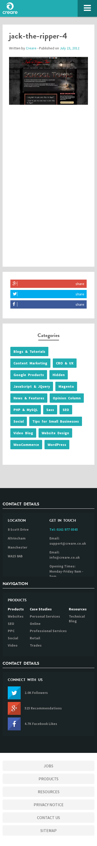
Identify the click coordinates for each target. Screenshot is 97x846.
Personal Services (45, 616)
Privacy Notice (49, 804)
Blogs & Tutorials (29, 351)
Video (13, 645)
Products (16, 609)
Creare (31, 48)
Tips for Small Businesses (55, 421)
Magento (66, 386)
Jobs (48, 765)
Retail (35, 638)
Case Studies (41, 609)
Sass (50, 409)
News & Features (28, 398)
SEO (66, 409)
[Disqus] (48, 190)
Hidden (59, 374)
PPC (11, 630)
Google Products (28, 374)
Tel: (63, 529)
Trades (36, 645)
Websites (16, 616)
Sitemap (48, 830)
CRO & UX (64, 363)
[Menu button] (87, 8)
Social (18, 421)
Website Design (55, 433)
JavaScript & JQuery (31, 386)
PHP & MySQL (25, 409)
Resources (78, 609)
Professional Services (48, 630)
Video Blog (23, 433)
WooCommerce (26, 444)
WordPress (57, 444)
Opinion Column (67, 398)
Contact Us (48, 817)
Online (35, 623)
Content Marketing (30, 363)
